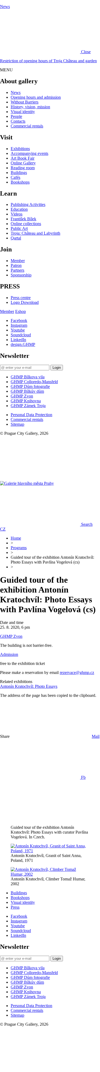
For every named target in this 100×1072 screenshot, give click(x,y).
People (16, 116)
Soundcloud (21, 335)
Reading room (23, 167)
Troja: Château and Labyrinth (35, 233)
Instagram (19, 325)
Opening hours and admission (36, 97)
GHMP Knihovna (26, 401)
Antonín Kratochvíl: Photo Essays (28, 686)
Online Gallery (23, 163)
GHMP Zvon (22, 396)
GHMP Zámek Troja (28, 405)
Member (18, 260)
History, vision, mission (30, 107)
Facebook (19, 320)
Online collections (26, 223)
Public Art (19, 228)
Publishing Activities (28, 204)
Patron (16, 265)
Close (86, 51)
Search (87, 524)
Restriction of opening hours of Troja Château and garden (48, 61)
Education (19, 209)
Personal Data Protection (31, 414)
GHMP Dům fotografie (30, 386)
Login (57, 368)
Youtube (18, 330)
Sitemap (17, 424)
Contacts (18, 121)
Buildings (19, 172)
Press (15, 907)
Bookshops (20, 182)
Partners (17, 270)
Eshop (20, 311)
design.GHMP (23, 344)
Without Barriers (24, 102)
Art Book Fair (22, 158)
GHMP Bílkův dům (27, 391)
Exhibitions (20, 148)
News (5, 6)
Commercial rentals (27, 126)
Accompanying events (29, 153)
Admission (9, 654)
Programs (19, 547)
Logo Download (25, 302)
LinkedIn (18, 339)
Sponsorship (21, 275)
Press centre (21, 297)
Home (16, 538)
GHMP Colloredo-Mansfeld (34, 381)
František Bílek (23, 219)
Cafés (15, 177)
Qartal (16, 238)
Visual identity (23, 111)
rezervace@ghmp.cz (77, 672)
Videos (16, 214)
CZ (3, 529)
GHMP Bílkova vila (28, 377)
